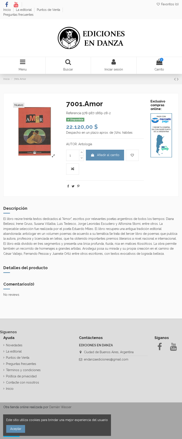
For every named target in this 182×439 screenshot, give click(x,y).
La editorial (24, 10)
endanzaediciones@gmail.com (106, 359)
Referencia (73, 113)
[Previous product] (175, 79)
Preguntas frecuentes (18, 14)
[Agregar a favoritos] (132, 155)
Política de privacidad (21, 376)
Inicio (7, 10)
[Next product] (178, 79)
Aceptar (15, 429)
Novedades (14, 345)
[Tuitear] (73, 186)
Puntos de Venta (49, 10)
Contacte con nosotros (22, 382)
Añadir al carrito (108, 155)
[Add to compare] (72, 169)
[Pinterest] (78, 186)
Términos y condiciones (23, 370)
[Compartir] (68, 186)
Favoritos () (169, 4)
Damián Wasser (60, 407)
